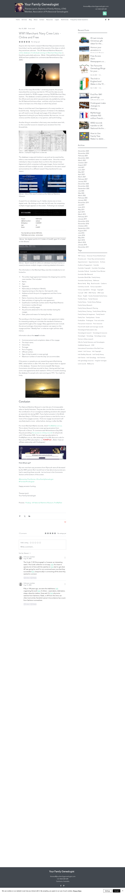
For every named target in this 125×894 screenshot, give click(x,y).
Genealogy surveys (100, 336)
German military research (85, 339)
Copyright (100, 290)
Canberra (104, 283)
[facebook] (106, 20)
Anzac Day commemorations (96, 259)
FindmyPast (81, 320)
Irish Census (87, 351)
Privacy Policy (77, 891)
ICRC (92, 345)
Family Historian (93, 299)
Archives (102, 262)
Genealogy (90, 336)
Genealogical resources (100, 333)
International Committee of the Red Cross (91, 348)
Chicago (93, 290)
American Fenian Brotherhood (96, 256)
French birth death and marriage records (90, 327)
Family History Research (85, 305)
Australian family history (85, 280)
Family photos (90, 317)
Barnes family (82, 283)
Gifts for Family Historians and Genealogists (91, 342)
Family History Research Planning (88, 308)
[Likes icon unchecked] (25, 578)
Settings (107, 891)
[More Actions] (65, 557)
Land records (82, 364)
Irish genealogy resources (86, 360)
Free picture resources (85, 323)
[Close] (122, 890)
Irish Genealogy (91, 357)
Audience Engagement (85, 265)
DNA (85, 293)
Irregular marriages (101, 360)
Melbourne (90, 364)
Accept (116, 891)
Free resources (97, 323)
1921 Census (82, 256)
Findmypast (89, 320)
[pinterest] (109, 20)
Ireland (80, 351)
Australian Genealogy (98, 268)
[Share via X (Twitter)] (24, 516)
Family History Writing (99, 311)
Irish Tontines (101, 357)
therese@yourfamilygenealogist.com (96, 6)
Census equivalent (95, 286)
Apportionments (94, 262)
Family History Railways (94, 302)
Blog (88, 283)
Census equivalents (84, 290)
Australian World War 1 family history (89, 277)
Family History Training (85, 311)
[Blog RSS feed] (105, 14)
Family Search (100, 314)
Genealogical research (85, 333)
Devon (80, 296)
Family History (82, 302)
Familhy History (82, 299)
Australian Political (83, 271)
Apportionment (83, 262)
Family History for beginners (86, 314)
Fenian (98, 317)
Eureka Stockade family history (98, 296)
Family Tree (81, 317)
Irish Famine (81, 357)
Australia (96, 265)
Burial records (95, 283)
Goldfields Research (84, 345)
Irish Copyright (96, 351)
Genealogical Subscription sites (87, 330)
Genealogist (81, 336)
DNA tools (100, 293)
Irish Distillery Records (84, 354)
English (85, 296)
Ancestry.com (82, 259)
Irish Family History (98, 354)
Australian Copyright (84, 268)
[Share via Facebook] (20, 516)
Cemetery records (83, 286)
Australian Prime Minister (97, 271)
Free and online (99, 320)
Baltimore (96, 280)
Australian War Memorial (85, 274)
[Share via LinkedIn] (29, 516)
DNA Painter (92, 293)
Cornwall (80, 293)
